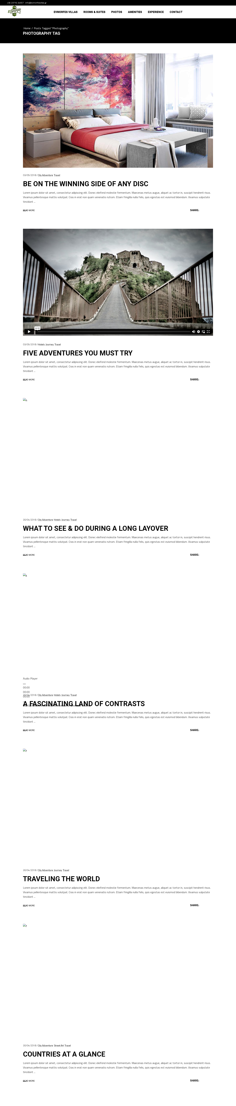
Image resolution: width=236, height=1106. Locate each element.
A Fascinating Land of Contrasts (84, 704)
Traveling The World (61, 879)
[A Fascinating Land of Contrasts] (118, 630)
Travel (57, 175)
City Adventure (45, 175)
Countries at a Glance (64, 1054)
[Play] (24, 683)
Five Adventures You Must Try (78, 353)
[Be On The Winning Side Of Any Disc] (118, 110)
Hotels (41, 344)
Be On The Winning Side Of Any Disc (85, 184)
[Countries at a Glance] (118, 981)
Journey (50, 344)
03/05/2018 (29, 175)
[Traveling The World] (118, 806)
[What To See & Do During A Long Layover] (118, 455)
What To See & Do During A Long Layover (95, 528)
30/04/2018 (29, 519)
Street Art (59, 1045)
